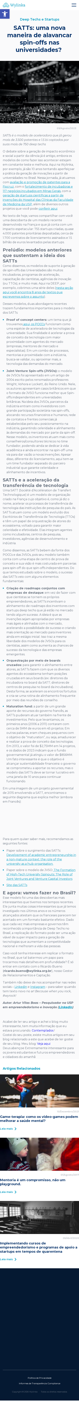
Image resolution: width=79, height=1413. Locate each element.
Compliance (53, 1383)
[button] (5, 14)
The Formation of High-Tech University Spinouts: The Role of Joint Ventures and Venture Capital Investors (41, 874)
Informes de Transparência (33, 1383)
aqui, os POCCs (34, 324)
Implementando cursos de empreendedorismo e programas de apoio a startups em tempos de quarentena (38, 1247)
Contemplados (42, 1030)
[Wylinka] (39, 5)
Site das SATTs (16, 885)
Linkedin (21, 987)
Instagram (37, 987)
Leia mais (6, 1128)
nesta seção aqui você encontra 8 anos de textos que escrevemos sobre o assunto (38, 292)
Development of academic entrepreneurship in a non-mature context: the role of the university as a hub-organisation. (41, 859)
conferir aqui (48, 208)
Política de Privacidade (39, 1378)
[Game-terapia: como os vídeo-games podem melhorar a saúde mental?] (39, 1090)
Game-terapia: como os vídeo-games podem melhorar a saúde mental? (39, 1119)
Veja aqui (43, 1043)
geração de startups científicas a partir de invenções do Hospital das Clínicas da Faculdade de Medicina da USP (38, 200)
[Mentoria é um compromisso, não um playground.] (39, 1154)
